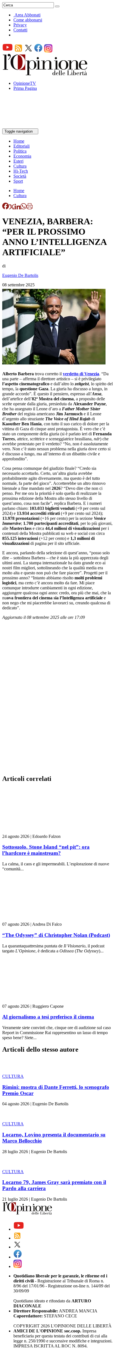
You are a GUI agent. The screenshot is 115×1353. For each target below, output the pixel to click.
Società (19, 176)
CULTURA (13, 1076)
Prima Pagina (25, 88)
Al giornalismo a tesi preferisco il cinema (48, 1017)
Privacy (20, 25)
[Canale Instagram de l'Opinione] (48, 51)
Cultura (20, 166)
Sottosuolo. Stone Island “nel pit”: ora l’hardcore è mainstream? (46, 850)
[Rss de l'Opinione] (18, 51)
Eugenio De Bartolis (20, 275)
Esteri (18, 161)
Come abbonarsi (27, 20)
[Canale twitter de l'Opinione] (28, 51)
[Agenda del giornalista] (26, 125)
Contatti (20, 30)
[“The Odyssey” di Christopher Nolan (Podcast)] (35, 919)
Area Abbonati (27, 15)
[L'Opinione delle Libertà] (45, 73)
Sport (18, 181)
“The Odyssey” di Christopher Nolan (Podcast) (56, 935)
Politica (20, 151)
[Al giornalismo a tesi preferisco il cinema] (35, 1001)
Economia (22, 156)
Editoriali (21, 146)
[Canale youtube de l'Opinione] (7, 51)
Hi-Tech (20, 171)
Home (18, 141)
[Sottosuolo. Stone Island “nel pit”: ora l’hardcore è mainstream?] (35, 831)
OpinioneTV (24, 83)
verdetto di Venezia (81, 373)
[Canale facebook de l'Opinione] (38, 51)
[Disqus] (57, 698)
